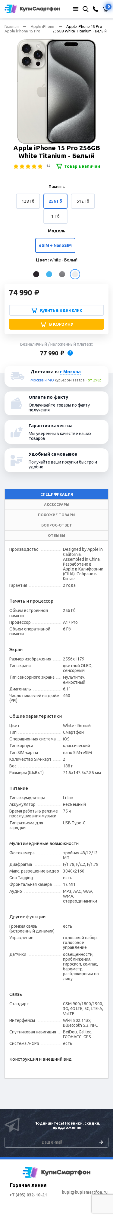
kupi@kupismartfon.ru (85, 1192)
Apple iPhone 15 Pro (22, 31)
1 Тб (55, 216)
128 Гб (28, 201)
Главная (12, 26)
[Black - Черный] (36, 274)
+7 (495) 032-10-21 (28, 1194)
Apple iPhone (42, 26)
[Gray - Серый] (62, 274)
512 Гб (83, 201)
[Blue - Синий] (49, 274)
